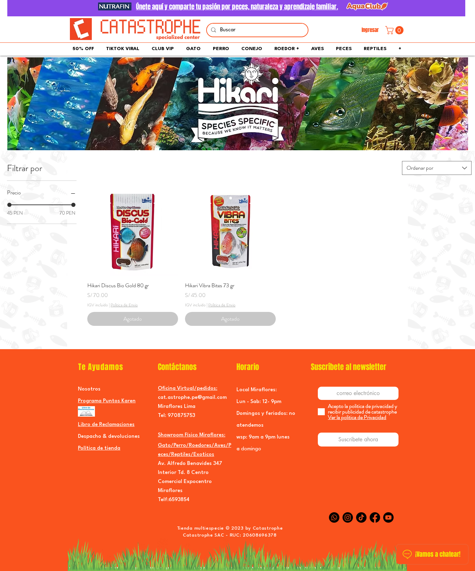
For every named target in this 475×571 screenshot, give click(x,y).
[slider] (9, 205)
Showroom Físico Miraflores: (191, 435)
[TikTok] (361, 517)
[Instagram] (348, 517)
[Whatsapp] (334, 517)
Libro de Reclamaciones (106, 424)
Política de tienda (99, 448)
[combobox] (437, 168)
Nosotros (89, 389)
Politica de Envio (124, 305)
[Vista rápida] (132, 230)
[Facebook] (375, 517)
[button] (395, 30)
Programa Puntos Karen (107, 401)
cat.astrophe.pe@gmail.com (192, 397)
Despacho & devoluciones (109, 436)
